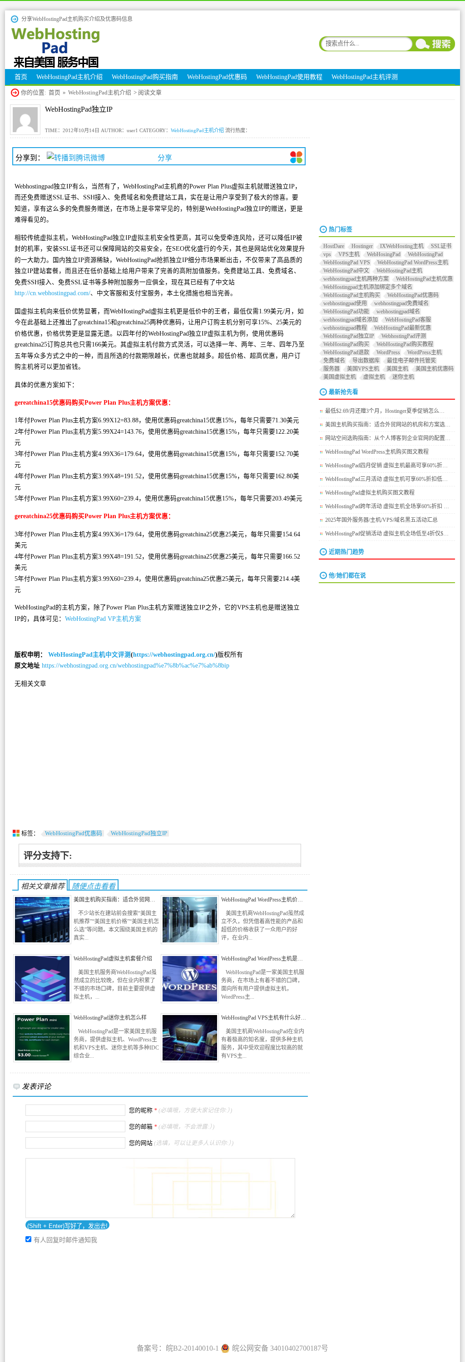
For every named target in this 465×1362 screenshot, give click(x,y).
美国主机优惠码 (435, 369)
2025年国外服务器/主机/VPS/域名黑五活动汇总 (381, 520)
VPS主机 (349, 254)
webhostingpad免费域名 (401, 303)
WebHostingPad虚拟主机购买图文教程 (370, 493)
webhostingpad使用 (345, 303)
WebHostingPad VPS (346, 262)
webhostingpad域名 (398, 311)
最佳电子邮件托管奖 (411, 360)
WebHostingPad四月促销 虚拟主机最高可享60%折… (386, 465)
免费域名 (334, 360)
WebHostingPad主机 (399, 270)
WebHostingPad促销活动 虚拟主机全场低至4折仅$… (387, 533)
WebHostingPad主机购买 (351, 295)
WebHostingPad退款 (346, 352)
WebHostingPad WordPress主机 (412, 262)
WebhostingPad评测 (403, 336)
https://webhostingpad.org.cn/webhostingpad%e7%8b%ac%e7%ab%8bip (135, 665)
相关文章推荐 (42, 886)
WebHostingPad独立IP (139, 833)
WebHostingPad (425, 254)
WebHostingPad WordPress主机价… (262, 899)
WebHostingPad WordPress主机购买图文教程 (377, 452)
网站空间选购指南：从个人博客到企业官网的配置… (387, 438)
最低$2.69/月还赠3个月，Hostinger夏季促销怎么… (385, 411)
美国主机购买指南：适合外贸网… (114, 899)
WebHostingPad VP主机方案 (103, 618)
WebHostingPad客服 (408, 320)
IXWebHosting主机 (402, 246)
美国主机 (397, 369)
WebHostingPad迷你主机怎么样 (110, 1018)
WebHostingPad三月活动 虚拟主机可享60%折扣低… (386, 479)
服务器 (331, 369)
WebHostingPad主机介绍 (99, 92)
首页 (54, 92)
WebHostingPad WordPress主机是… (262, 959)
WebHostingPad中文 (346, 270)
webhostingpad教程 (345, 328)
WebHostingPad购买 (346, 344)
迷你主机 (403, 377)
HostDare (333, 246)
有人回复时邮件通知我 (65, 1240)
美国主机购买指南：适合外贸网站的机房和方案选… (387, 424)
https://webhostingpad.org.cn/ (174, 654)
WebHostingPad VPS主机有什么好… (263, 1018)
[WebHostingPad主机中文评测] (55, 66)
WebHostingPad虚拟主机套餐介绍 (113, 959)
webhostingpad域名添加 (350, 320)
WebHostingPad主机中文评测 (89, 654)
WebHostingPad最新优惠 (402, 328)
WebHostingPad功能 (346, 311)
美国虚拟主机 (339, 377)
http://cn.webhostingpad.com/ (52, 293)
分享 (165, 158)
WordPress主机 (424, 352)
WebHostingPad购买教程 (404, 344)
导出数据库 (366, 360)
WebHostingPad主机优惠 (424, 279)
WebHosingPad (384, 254)
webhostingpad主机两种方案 (356, 279)
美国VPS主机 (363, 369)
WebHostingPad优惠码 (73, 833)
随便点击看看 (93, 886)
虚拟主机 (374, 377)
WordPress (388, 352)
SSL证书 (441, 246)
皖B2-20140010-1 (192, 1348)
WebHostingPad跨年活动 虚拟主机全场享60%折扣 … (387, 506)
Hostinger (362, 246)
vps (327, 254)
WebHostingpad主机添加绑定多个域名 (367, 287)
